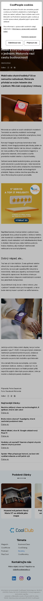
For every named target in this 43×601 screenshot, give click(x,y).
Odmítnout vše (14, 43)
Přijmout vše (32, 43)
